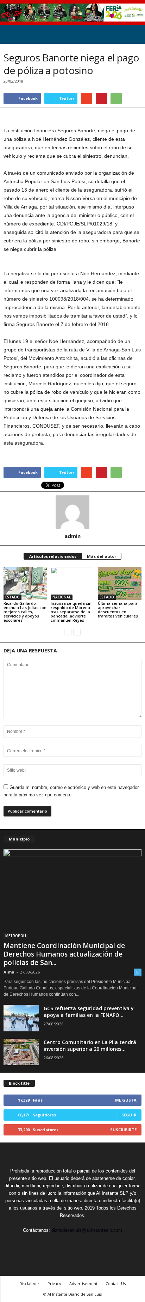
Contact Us (116, 1283)
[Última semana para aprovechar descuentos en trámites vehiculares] (119, 583)
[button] (134, 34)
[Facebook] (41, 1243)
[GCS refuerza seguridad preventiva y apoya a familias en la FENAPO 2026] (21, 1018)
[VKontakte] (89, 1243)
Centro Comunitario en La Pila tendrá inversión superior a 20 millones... (90, 1045)
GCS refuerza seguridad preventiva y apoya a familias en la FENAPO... (89, 1011)
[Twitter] (57, 1243)
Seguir (129, 1114)
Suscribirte (123, 1129)
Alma (9, 972)
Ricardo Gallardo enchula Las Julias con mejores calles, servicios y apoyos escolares (25, 612)
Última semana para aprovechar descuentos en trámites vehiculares (118, 610)
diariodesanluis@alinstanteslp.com (86, 1230)
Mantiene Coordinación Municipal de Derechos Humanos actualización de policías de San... (64, 954)
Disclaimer (29, 1283)
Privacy (54, 1283)
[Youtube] (104, 1243)
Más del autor (101, 556)
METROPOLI (15, 935)
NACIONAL (61, 597)
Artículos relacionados (52, 556)
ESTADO (12, 597)
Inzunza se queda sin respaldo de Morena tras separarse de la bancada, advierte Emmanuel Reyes (71, 612)
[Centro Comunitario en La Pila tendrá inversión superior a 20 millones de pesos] (21, 1052)
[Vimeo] (73, 1243)
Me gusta (126, 1100)
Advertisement (83, 1283)
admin (72, 536)
